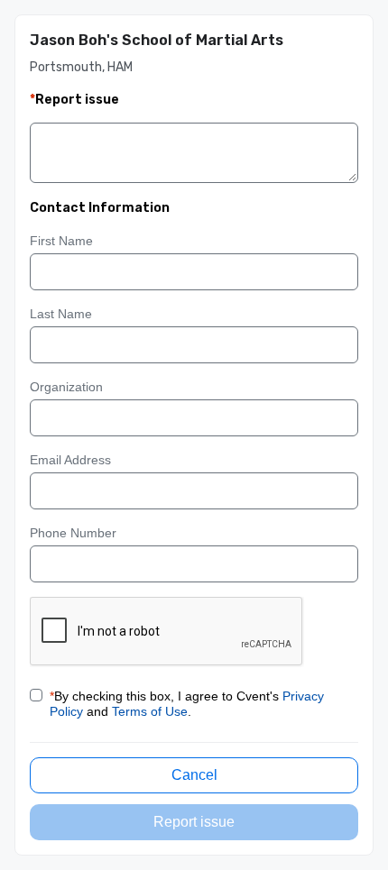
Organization (66, 387)
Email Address (70, 460)
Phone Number (73, 533)
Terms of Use (150, 711)
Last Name (61, 314)
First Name (61, 241)
